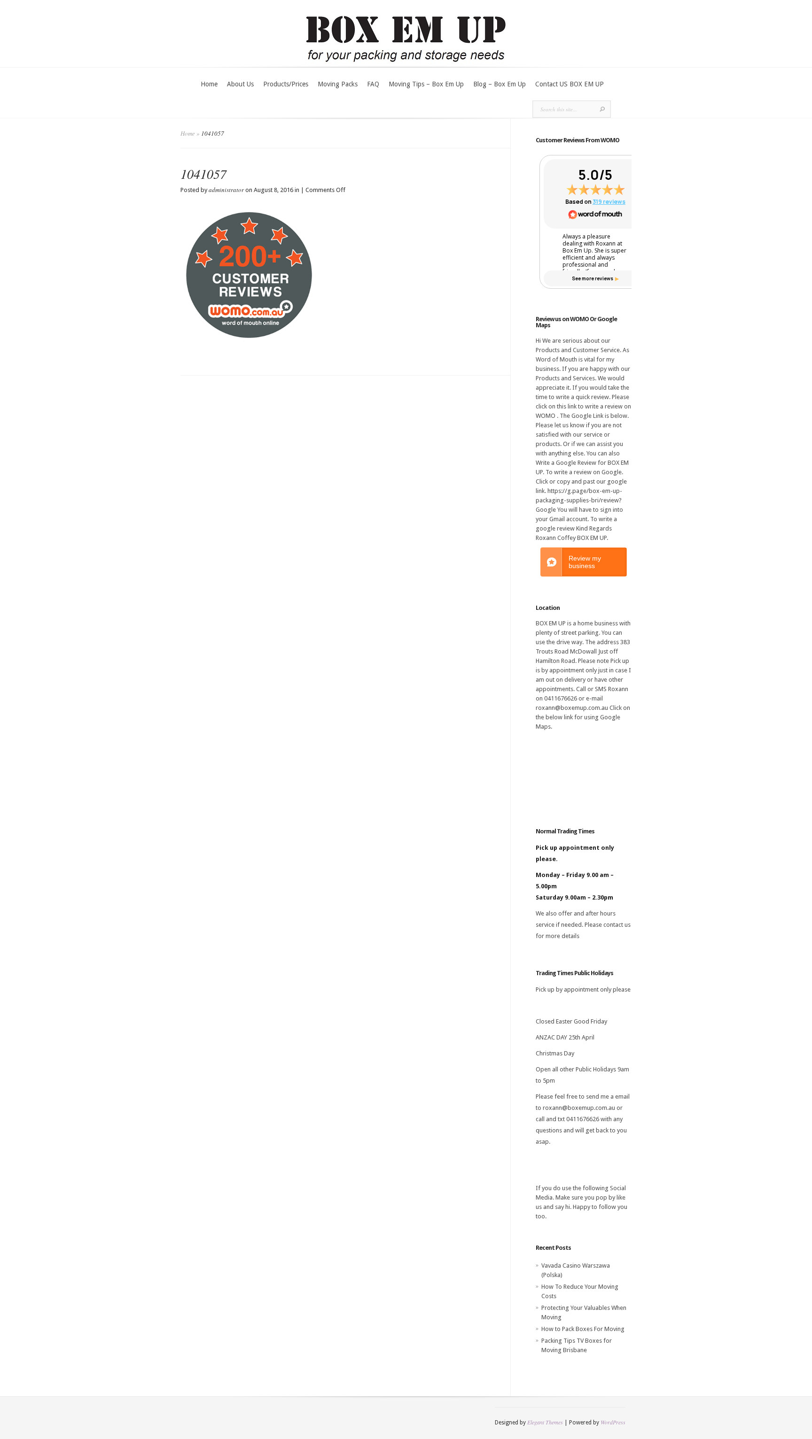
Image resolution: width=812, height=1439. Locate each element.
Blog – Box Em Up (499, 84)
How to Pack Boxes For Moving (583, 1328)
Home (209, 84)
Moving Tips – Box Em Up (426, 84)
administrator (226, 189)
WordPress (613, 1422)
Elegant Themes (545, 1422)
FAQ (373, 84)
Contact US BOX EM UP (569, 84)
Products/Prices (285, 84)
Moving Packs (338, 84)
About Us (240, 84)
